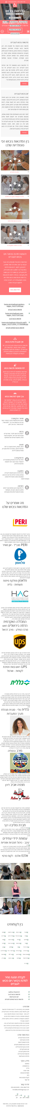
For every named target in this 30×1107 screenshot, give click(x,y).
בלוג (28, 1075)
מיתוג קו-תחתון (14, 33)
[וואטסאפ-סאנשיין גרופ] (6, 2)
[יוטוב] (20, 1097)
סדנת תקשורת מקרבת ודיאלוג (14, 197)
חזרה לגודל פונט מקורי (14, 17)
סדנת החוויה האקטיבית (14, 245)
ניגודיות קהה (13, 21)
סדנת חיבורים (14, 172)
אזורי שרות (26, 1070)
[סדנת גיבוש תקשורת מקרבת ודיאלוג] (15, 194)
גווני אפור (5, 21)
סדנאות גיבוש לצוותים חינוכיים (15, 328)
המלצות (27, 1064)
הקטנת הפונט (19, 13)
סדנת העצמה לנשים (23, 1042)
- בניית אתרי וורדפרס (15, 1106)
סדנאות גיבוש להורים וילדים (20, 77)
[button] (15, 6)
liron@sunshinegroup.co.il (21, 1090)
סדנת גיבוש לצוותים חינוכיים (21, 1044)
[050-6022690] (25, 1097)
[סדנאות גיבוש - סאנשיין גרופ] (2, 33)
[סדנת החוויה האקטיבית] (15, 243)
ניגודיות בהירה (22, 21)
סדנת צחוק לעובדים (24, 1051)
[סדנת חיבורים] (15, 170)
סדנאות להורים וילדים (23, 1054)
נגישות (15, 9)
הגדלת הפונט (10, 13)
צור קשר (27, 1080)
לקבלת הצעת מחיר (24, 1077)
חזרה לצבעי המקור (14, 25)
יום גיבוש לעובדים (24, 1049)
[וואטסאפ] (27, 1097)
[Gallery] (14, 305)
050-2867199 (21, 2)
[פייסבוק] (24, 1097)
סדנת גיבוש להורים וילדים (22, 1047)
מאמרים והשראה (24, 1073)
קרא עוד (24, 83)
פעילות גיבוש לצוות (24, 1056)
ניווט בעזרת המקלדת (14, 29)
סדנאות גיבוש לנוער (15, 319)
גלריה (27, 1068)
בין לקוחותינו (25, 1066)
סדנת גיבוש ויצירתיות (14, 221)
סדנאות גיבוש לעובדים (15, 310)
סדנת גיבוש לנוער (24, 1040)
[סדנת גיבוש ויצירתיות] (15, 219)
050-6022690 (12, 2)
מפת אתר (5, 1104)
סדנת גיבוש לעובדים (23, 1038)
